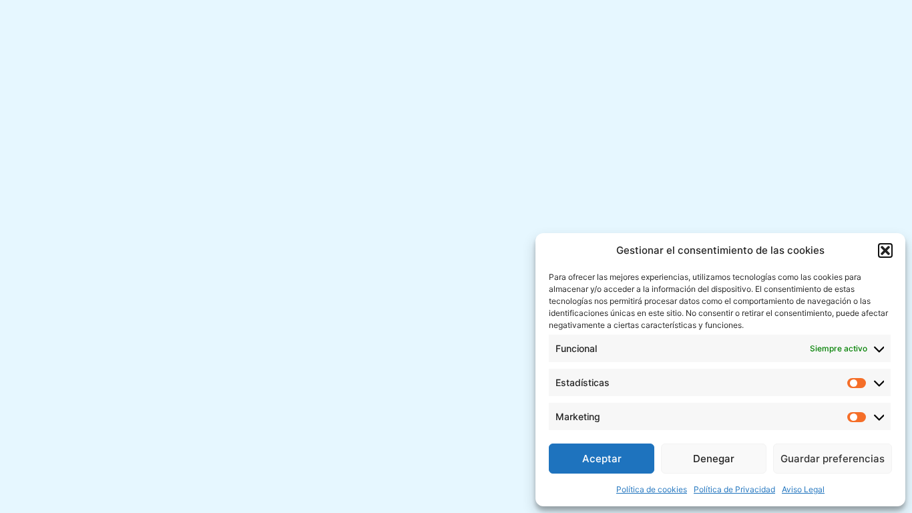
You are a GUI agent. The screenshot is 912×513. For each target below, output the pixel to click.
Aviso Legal (803, 489)
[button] (885, 250)
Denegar (713, 458)
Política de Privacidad (734, 489)
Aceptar (602, 458)
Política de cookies (651, 489)
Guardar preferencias (832, 458)
